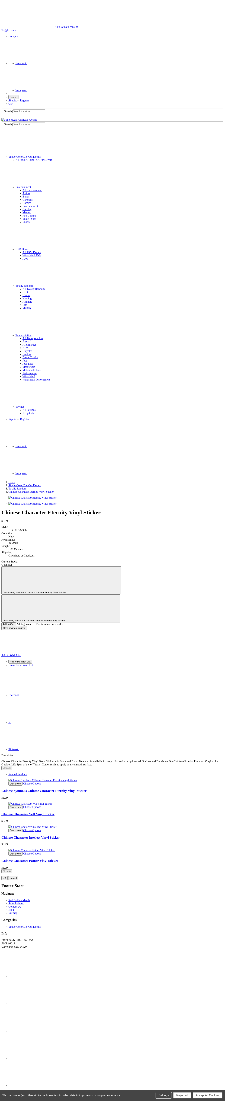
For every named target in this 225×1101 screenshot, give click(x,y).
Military (26, 307)
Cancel (13, 878)
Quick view (15, 783)
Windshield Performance (36, 379)
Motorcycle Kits (31, 370)
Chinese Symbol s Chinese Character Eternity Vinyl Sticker (43, 791)
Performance (29, 373)
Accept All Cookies (207, 1095)
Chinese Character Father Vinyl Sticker (29, 861)
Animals (27, 301)
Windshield (28, 376)
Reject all (182, 1095)
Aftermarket (29, 344)
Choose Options (32, 783)
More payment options (14, 628)
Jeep (24, 360)
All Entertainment (32, 190)
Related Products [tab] (17, 774)
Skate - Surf (29, 218)
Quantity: (6, 564)
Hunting (27, 298)
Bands (26, 196)
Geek (25, 292)
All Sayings (29, 409)
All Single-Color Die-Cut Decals (33, 159)
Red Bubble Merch (19, 900)
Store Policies (16, 903)
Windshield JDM (31, 255)
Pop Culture (29, 215)
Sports (26, 221)
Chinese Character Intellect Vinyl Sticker (30, 837)
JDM (25, 258)
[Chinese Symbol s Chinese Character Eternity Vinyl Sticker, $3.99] (112, 780)
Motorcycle (28, 366)
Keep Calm (28, 413)
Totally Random (24, 285)
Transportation (23, 335)
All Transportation (32, 338)
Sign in (12, 100)
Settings (164, 1095)
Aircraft (26, 341)
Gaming (26, 209)
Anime (26, 193)
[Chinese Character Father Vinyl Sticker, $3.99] (112, 850)
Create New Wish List (20, 665)
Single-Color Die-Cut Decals (24, 156)
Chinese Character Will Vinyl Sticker (27, 814)
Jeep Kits (27, 363)
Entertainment (23, 186)
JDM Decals (22, 249)
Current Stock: (9, 561)
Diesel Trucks (30, 357)
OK (4, 878)
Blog (11, 909)
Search (13, 97)
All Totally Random (33, 288)
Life (24, 304)
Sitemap (12, 912)
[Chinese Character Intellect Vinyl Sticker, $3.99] (112, 827)
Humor (26, 295)
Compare (13, 36)
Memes (26, 212)
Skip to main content (66, 26)
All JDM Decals (31, 252)
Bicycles (27, 350)
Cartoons (27, 199)
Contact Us (14, 906)
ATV (25, 347)
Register (24, 100)
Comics (26, 202)
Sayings (19, 406)
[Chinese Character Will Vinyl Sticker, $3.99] (112, 803)
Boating (26, 354)
